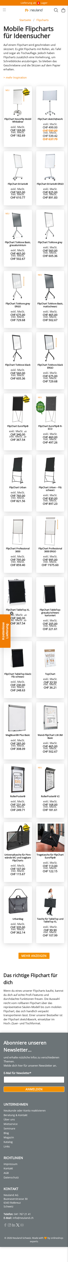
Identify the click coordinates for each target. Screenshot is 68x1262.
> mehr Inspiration (15, 77)
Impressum (10, 1164)
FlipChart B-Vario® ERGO (50, 183)
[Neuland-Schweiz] (34, 10)
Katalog (8, 1142)
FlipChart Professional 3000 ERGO (50, 550)
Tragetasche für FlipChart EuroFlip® (50, 856)
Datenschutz (11, 1177)
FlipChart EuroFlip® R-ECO (50, 427)
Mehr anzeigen (34, 956)
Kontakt (8, 1168)
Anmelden (34, 1089)
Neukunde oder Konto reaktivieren (25, 1110)
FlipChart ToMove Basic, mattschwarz (50, 305)
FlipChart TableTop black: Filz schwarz (17, 675)
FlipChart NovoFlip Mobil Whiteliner (17, 120)
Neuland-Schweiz (22, 1238)
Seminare (9, 1128)
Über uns (9, 1119)
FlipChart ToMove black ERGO (50, 366)
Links (7, 1146)
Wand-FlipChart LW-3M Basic (50, 736)
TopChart (50, 674)
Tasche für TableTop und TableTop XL (50, 920)
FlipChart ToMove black (17, 364)
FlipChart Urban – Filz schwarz (50, 489)
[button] (5, 631)
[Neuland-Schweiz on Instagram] (9, 1225)
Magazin (9, 1137)
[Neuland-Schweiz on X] (17, 1225)
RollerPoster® (17, 796)
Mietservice (11, 1124)
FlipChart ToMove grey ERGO (18, 305)
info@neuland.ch (23, 1218)
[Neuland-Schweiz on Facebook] (5, 1225)
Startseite (25, 20)
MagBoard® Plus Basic (18, 735)
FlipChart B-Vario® (18, 183)
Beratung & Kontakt (15, 1115)
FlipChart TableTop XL (18, 609)
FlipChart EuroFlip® (17, 426)
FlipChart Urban (17, 487)
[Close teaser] (11, 613)
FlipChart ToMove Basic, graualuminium (18, 244)
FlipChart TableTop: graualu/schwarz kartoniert (50, 612)
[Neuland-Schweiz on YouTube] (22, 1225)
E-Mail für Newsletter (17, 1073)
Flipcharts (42, 20)
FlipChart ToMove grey (50, 242)
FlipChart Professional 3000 (18, 550)
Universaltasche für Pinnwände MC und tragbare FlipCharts (17, 857)
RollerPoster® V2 (50, 796)
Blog (6, 1133)
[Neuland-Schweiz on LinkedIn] (13, 1225)
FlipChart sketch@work (50, 119)
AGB (6, 1173)
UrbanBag (18, 918)
